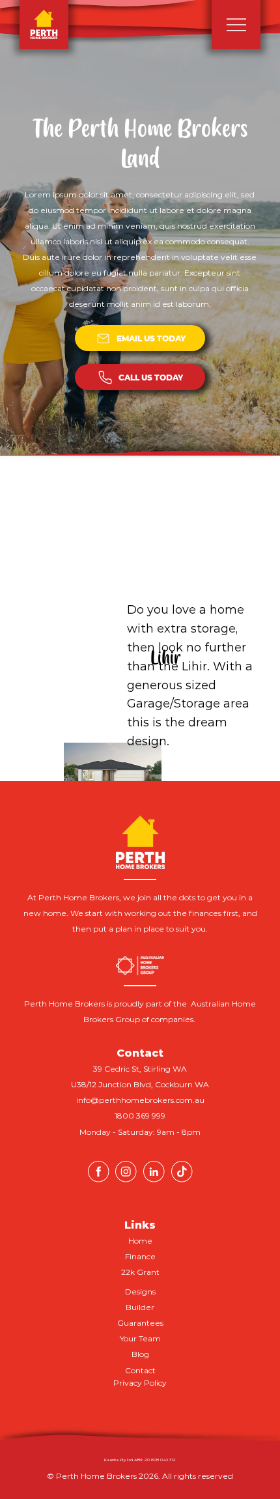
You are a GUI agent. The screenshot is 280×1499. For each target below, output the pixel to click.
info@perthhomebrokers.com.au (140, 1100)
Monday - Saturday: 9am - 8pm (140, 1132)
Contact (140, 1370)
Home (140, 1241)
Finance (140, 1256)
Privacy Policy (140, 1383)
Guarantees (140, 1323)
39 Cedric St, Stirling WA (140, 1069)
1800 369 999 (140, 1116)
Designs (140, 1291)
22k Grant (140, 1272)
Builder (140, 1307)
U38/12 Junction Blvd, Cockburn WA (140, 1084)
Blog (140, 1354)
